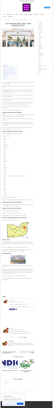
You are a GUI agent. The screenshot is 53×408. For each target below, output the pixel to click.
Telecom (41, 14)
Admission (30, 14)
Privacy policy (32, 402)
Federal (40, 35)
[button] (3, 367)
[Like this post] (17, 337)
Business (40, 24)
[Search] (2, 7)
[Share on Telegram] (24, 337)
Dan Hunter (11, 300)
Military (4, 16)
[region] (13, 400)
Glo (39, 62)
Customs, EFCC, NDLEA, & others (44, 69)
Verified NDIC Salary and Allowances (10, 370)
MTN (39, 60)
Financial (10, 16)
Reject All (13, 403)
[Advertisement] (18, 55)
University (36, 14)
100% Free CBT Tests (10, 14)
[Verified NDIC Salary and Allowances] (10, 364)
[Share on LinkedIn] (22, 337)
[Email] (16, 309)
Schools (40, 33)
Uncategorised (41, 53)
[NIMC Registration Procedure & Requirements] (26, 364)
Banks (39, 49)
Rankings (40, 26)
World (25, 14)
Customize (6, 403)
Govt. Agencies (41, 30)
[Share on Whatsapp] (23, 337)
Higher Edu (40, 28)
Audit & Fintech (41, 55)
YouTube (16, 14)
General (21, 14)
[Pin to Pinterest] (21, 337)
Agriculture (40, 44)
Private (40, 39)
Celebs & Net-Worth (42, 37)
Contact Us (27, 402)
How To (40, 64)
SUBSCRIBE (47, 7)
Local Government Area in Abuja (12, 114)
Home (4, 14)
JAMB (40, 71)
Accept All (20, 403)
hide (7, 65)
